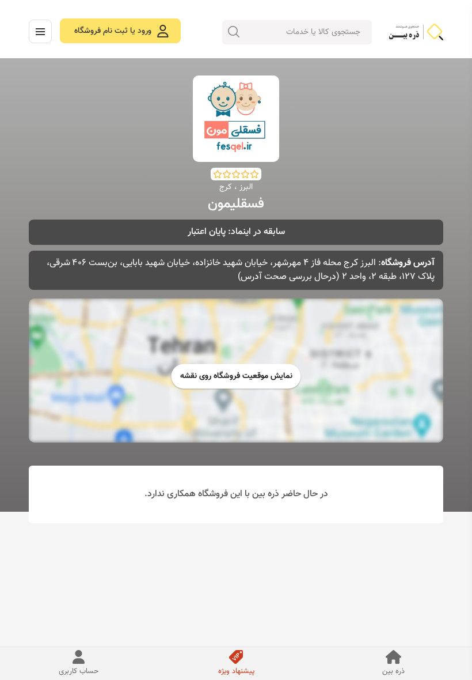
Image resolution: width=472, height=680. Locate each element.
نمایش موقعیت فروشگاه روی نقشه (236, 376)
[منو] (40, 31)
